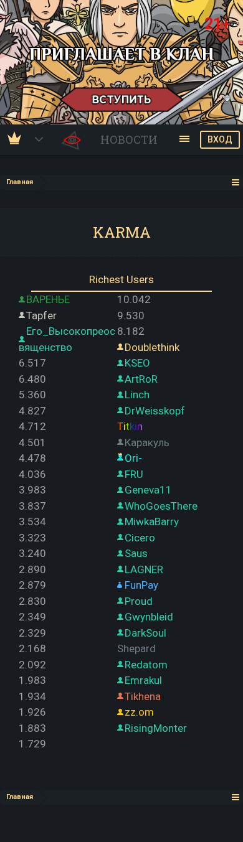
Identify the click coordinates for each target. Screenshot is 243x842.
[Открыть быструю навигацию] (236, 182)
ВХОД (219, 139)
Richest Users (121, 279)
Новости (129, 139)
